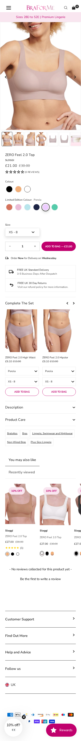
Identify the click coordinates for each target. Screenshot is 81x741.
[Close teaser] (24, 717)
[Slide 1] (18, 139)
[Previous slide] (6, 77)
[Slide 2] (30, 139)
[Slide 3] (41, 139)
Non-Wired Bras (16, 442)
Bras (24, 433)
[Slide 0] (7, 139)
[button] (22, 172)
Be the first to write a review (40, 579)
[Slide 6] (75, 139)
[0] (73, 8)
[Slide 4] (53, 139)
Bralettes (12, 433)
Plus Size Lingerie (41, 442)
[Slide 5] (64, 139)
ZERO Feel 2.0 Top (16, 536)
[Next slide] (75, 77)
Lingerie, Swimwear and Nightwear (52, 433)
